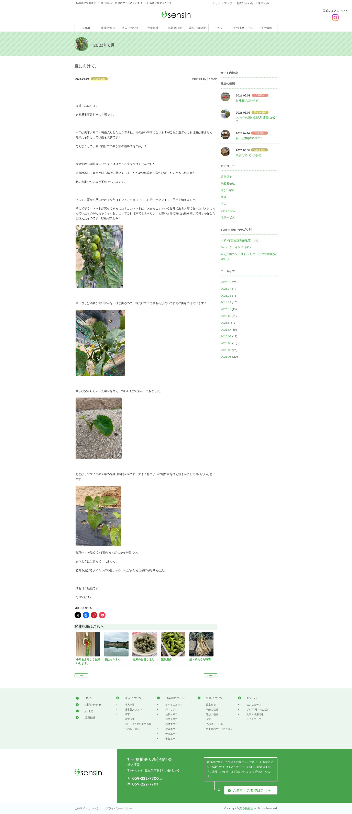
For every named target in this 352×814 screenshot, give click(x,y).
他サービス (228, 217)
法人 (223, 204)
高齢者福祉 (175, 28)
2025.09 (226, 336)
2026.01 (226, 309)
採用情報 (266, 28)
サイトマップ (223, 3)
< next (80, 675)
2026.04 (226, 288)
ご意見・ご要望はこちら (252, 790)
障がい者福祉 (197, 28)
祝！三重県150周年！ (249, 138)
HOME (86, 28)
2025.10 (226, 329)
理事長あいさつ (133, 709)
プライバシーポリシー (119, 808)
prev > (211, 675)
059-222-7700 (145, 778)
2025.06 (226, 356)
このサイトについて (86, 808)
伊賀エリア (171, 728)
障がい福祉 (228, 190)
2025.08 (226, 343)
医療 (220, 28)
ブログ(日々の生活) (257, 709)
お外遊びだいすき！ (248, 100)
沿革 (127, 714)
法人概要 (130, 704)
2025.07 (226, 350)
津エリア (170, 709)
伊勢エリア (171, 719)
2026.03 (226, 295)
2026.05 (226, 282)
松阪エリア (171, 714)
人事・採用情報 (255, 714)
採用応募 (263, 3)
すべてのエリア (174, 704)
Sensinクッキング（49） (236, 247)
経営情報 (130, 719)
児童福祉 (152, 28)
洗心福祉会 (246, 808)
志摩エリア (171, 723)
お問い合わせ (245, 3)
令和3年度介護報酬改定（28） (240, 240)
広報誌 (88, 711)
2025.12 (226, 316)
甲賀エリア (171, 738)
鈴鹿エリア (171, 733)
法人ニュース (253, 704)
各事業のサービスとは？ (219, 728)
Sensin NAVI (228, 211)
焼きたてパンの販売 (248, 155)
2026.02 (226, 302)
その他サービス (243, 28)
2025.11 (225, 322)
